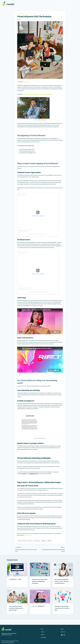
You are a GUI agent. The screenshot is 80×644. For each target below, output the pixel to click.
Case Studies (64, 3)
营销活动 (49, 540)
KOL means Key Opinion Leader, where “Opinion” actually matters (62, 581)
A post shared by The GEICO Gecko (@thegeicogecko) (38, 292)
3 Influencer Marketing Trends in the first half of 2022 (26, 549)
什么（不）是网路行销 (38, 606)
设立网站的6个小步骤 (15, 579)
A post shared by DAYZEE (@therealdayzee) (38, 234)
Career (69, 3)
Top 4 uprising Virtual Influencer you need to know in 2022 (37, 94)
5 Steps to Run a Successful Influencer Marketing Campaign (39, 581)
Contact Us (75, 3)
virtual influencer (36, 540)
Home (42, 629)
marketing (30, 540)
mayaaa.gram (27, 81)
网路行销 (44, 540)
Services (58, 3)
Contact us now (27, 535)
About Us (52, 3)
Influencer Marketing (22, 13)
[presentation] (17, 569)
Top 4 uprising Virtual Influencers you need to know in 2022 (53, 549)
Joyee (19, 19)
